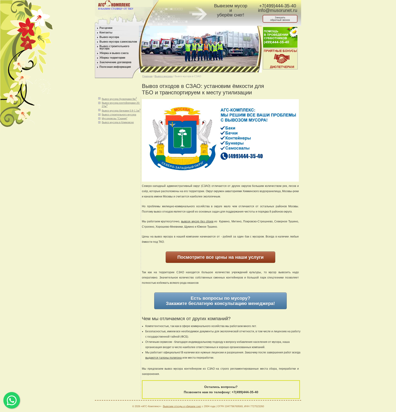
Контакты (105, 32)
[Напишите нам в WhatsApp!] (169, 4)
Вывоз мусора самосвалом (118, 42)
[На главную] (161, 4)
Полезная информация (115, 67)
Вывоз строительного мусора (114, 47)
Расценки (105, 28)
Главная (147, 76)
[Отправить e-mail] (178, 4)
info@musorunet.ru (277, 10)
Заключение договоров (115, 62)
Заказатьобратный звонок (280, 18)
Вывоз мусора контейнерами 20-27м (121, 104)
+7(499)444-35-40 (277, 5)
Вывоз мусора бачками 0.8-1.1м (121, 110)
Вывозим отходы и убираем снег (182, 406)
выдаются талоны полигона (163, 357)
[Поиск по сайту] (187, 4)
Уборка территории (112, 58)
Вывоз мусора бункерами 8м (119, 98)
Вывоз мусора (109, 37)
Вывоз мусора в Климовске (118, 122)
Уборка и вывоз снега (114, 53)
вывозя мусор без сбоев (197, 221)
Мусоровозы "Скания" (114, 118)
